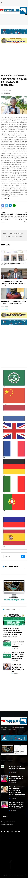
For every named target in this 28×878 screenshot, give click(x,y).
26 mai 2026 (13, 782)
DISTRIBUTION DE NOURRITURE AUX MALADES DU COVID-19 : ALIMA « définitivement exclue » (7, 217)
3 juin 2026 (15, 648)
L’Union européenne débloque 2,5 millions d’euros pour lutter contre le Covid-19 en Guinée (21, 217)
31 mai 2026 (15, 673)
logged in (11, 236)
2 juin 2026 (15, 660)
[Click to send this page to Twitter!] (6, 205)
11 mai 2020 (5, 90)
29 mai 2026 (13, 772)
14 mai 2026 (13, 810)
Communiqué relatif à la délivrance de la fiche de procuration (16, 778)
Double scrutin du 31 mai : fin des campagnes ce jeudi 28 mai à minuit (17, 768)
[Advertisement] (14, 57)
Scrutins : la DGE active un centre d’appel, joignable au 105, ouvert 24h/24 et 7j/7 (18, 667)
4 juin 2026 (14, 636)
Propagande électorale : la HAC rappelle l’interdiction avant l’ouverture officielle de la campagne (13, 283)
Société (11, 90)
